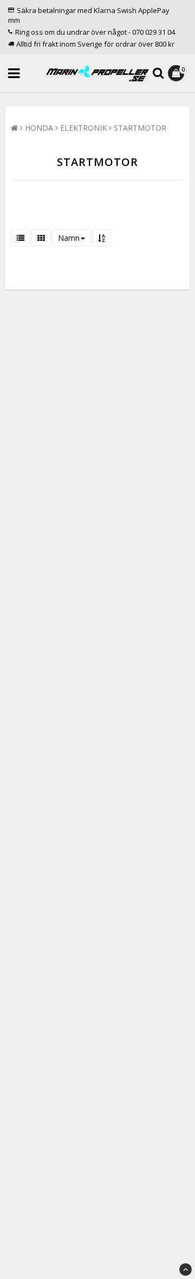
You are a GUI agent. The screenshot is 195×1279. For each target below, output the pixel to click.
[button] (177, 73)
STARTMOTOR (140, 128)
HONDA (39, 128)
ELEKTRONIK (83, 128)
